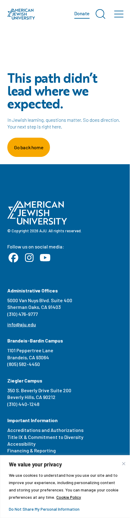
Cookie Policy (68, 497)
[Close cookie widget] (123, 463)
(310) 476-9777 (22, 314)
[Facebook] (13, 258)
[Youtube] (45, 258)
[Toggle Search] (100, 14)
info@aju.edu (21, 324)
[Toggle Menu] (119, 14)
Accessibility (21, 444)
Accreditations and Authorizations (45, 430)
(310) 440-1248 (23, 404)
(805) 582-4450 (23, 364)
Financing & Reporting (31, 450)
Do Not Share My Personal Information (44, 509)
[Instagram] (29, 258)
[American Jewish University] (21, 14)
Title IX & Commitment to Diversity (45, 437)
